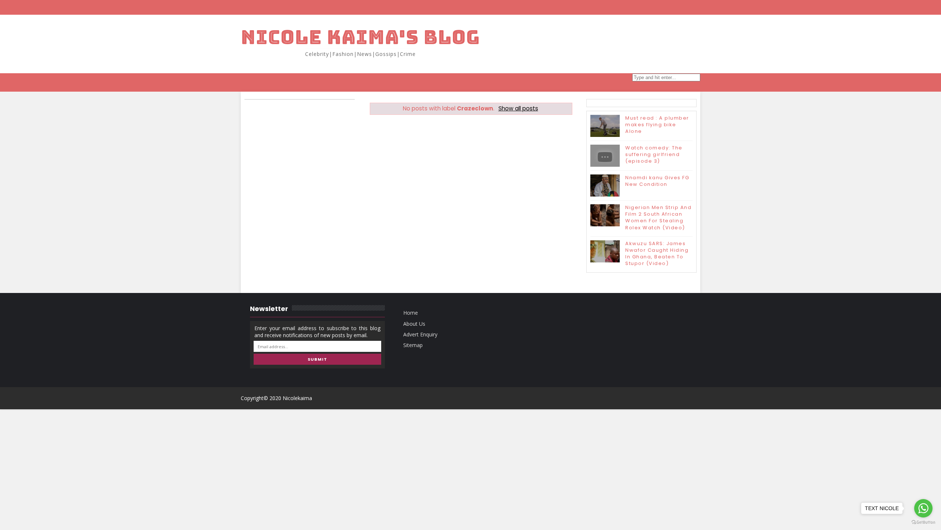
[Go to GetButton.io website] (923, 522)
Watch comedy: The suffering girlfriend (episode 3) (654, 154)
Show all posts (518, 108)
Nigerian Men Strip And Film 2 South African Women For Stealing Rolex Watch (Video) (658, 217)
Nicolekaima (297, 398)
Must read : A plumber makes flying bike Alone (657, 124)
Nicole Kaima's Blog (360, 37)
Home (410, 312)
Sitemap (413, 345)
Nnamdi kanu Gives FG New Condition (657, 181)
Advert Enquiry (420, 334)
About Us (414, 323)
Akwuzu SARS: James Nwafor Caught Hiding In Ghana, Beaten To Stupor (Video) (656, 253)
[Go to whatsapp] (923, 508)
